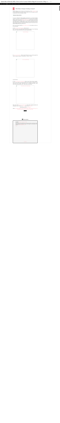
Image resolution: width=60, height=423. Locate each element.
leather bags (20, 109)
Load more (25, 141)
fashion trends (30, 108)
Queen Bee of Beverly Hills (29, 109)
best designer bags (34, 11)
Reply (16, 125)
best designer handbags (18, 108)
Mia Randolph (29, 107)
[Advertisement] (42, 22)
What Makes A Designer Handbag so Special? (25, 8)
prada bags (23, 109)
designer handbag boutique (25, 19)
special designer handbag (26, 25)
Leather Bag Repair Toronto (22, 124)
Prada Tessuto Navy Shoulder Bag (19, 81)
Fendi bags (34, 108)
